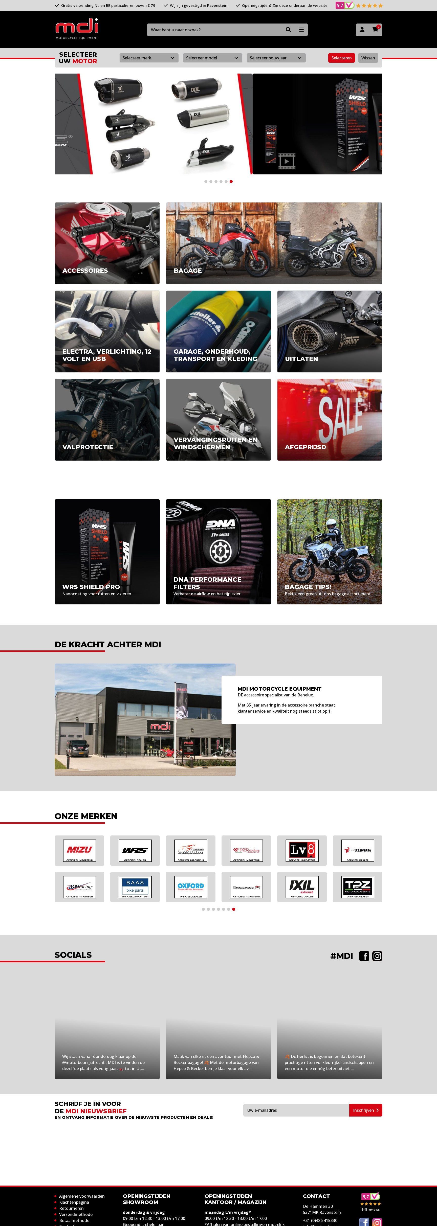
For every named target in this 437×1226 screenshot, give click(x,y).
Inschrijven (363, 1110)
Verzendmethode (76, 1214)
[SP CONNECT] (308, 850)
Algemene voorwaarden (82, 1196)
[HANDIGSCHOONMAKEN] (197, 850)
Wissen (368, 58)
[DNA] (141, 887)
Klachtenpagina (74, 1202)
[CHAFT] (86, 850)
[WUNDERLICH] (197, 887)
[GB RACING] (364, 887)
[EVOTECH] (252, 887)
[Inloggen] (362, 30)
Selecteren (342, 58)
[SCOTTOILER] (308, 887)
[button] (205, 181)
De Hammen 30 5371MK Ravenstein (322, 1209)
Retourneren (71, 1208)
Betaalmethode (74, 1220)
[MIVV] (252, 850)
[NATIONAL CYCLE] (86, 887)
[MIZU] (364, 850)
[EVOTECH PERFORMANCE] (141, 850)
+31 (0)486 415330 (320, 1220)
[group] (218, 124)
